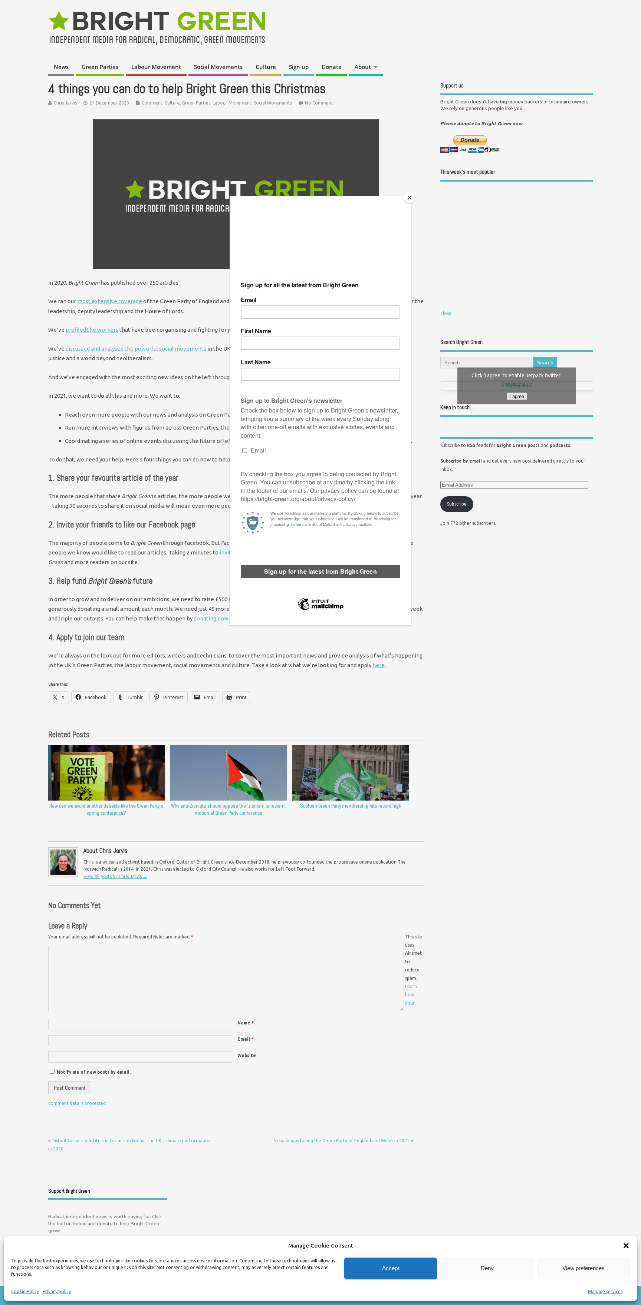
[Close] (409, 197)
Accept (390, 1268)
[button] (626, 1245)
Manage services (605, 1291)
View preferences (583, 1268)
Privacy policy (57, 1291)
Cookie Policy (25, 1291)
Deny (487, 1268)
